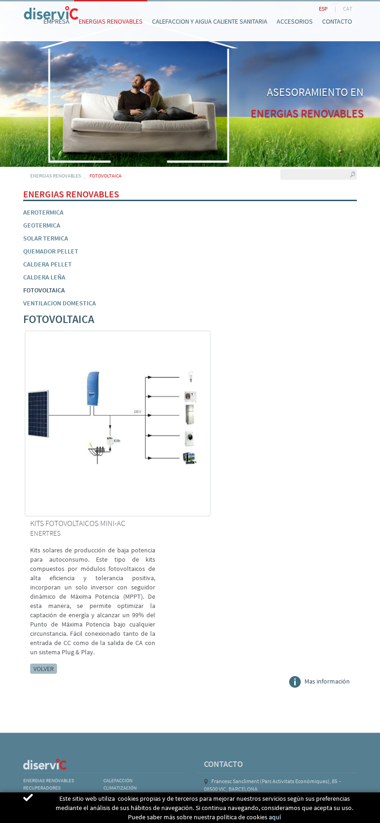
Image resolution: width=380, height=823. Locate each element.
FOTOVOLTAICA (44, 290)
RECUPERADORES (42, 788)
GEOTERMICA (41, 225)
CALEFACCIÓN (118, 780)
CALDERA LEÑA (44, 277)
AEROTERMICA (43, 212)
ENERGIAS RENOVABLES (55, 175)
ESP (323, 8)
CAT (347, 8)
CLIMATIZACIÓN (120, 788)
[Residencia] (23, 8)
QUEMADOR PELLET (50, 251)
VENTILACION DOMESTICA (59, 303)
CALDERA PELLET (47, 264)
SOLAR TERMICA (45, 238)
